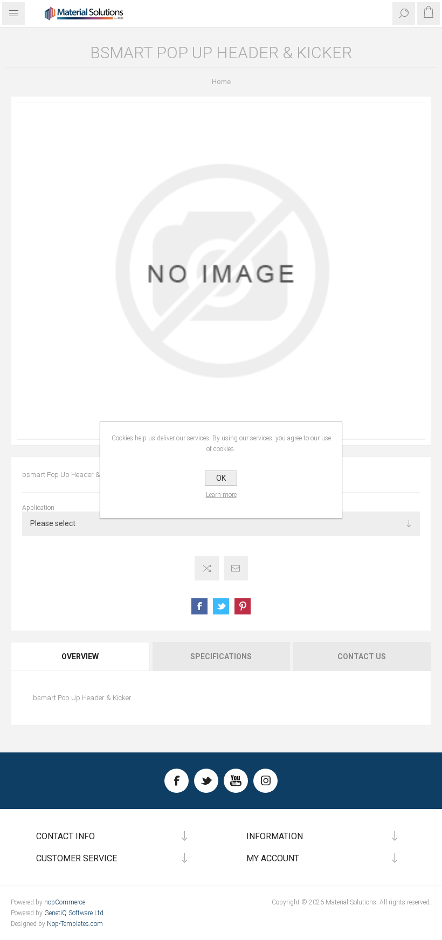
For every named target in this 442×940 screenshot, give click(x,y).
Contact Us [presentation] (361, 656)
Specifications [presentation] (221, 656)
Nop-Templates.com (75, 924)
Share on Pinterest (242, 606)
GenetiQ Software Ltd (73, 913)
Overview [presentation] (80, 656)
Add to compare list (207, 568)
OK (221, 478)
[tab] (81, 656)
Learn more (221, 495)
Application (38, 508)
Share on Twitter (221, 606)
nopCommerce (64, 902)
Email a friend (236, 568)
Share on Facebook (199, 606)
